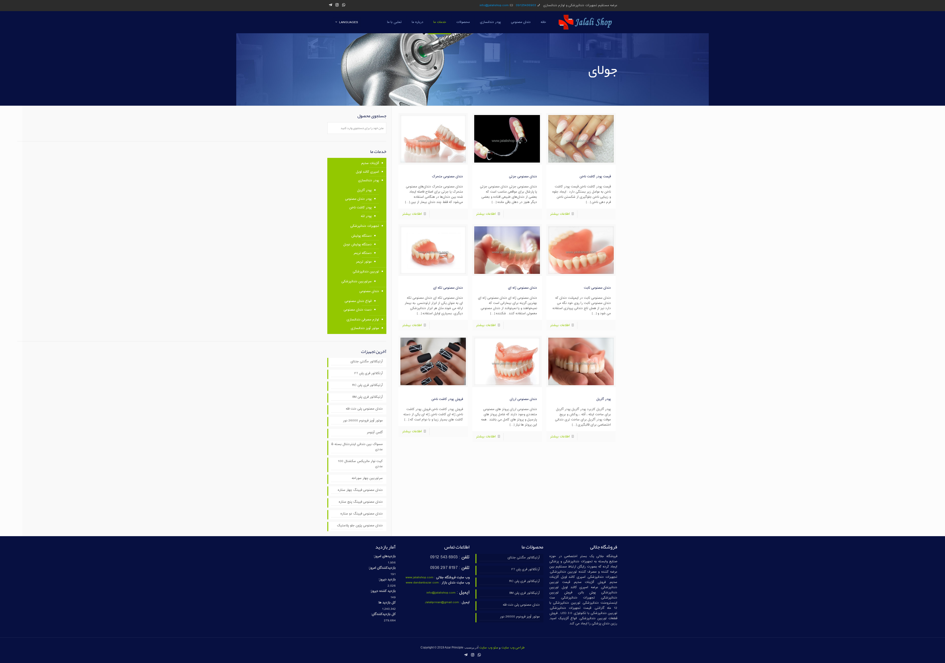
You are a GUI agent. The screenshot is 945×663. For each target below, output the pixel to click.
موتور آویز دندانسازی (365, 328)
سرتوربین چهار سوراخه (367, 478)
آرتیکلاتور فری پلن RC (367, 385)
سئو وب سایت (488, 647)
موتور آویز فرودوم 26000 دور (363, 420)
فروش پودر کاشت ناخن (447, 399)
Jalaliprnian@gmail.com (442, 602)
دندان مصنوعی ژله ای (522, 288)
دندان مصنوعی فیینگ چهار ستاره (360, 490)
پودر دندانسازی (368, 180)
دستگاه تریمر (362, 253)
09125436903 (526, 5)
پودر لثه (366, 216)
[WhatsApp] (343, 5)
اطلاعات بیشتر (560, 214)
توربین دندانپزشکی (366, 271)
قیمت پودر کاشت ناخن (595, 176)
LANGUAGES (348, 22)
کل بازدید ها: (387, 602)
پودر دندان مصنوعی (358, 199)
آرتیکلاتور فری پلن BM (367, 397)
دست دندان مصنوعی (358, 310)
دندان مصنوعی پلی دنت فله (364, 409)
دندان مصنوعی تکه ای (448, 288)
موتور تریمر (364, 262)
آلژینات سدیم (370, 163)
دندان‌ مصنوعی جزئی (523, 176)
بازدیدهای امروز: (385, 556)
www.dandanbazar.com (422, 582)
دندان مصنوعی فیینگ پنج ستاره (361, 502)
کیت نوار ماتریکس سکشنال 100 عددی (360, 464)
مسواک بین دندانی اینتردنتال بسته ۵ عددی (357, 447)
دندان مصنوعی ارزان (523, 399)
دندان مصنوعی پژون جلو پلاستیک (360, 525)
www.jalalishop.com (419, 577)
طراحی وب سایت (513, 647)
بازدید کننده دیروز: (383, 591)
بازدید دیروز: (387, 579)
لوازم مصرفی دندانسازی (362, 319)
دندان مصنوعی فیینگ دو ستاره (361, 513)
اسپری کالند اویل (367, 172)
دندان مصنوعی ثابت (597, 288)
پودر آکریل (603, 399)
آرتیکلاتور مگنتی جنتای (366, 361)
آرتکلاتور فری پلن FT (368, 373)
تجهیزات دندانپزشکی (364, 226)
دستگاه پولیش (361, 236)
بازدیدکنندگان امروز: (382, 568)
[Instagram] (337, 5)
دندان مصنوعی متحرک (447, 176)
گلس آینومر (375, 432)
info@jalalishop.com (494, 5)
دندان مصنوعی (369, 291)
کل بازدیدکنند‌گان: (383, 614)
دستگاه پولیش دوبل (357, 244)
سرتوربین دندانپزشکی (356, 281)
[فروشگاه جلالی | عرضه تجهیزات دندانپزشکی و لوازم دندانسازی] (585, 22)
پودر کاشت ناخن (360, 207)
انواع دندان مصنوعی (358, 301)
